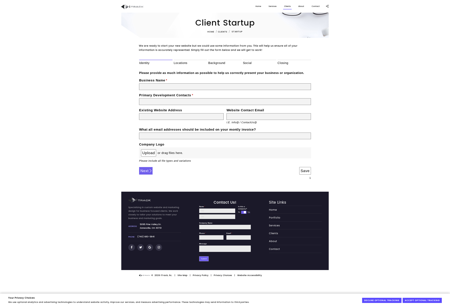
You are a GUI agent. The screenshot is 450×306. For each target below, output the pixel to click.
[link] (132, 7)
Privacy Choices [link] (223, 275)
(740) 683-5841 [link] (146, 236)
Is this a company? (242, 208)
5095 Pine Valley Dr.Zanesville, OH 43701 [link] (151, 226)
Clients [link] (287, 6)
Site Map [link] (183, 275)
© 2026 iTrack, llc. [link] (161, 275)
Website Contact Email (245, 110)
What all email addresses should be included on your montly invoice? (197, 129)
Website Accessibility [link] (249, 275)
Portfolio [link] (274, 217)
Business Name (160, 80)
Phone (206, 233)
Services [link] (273, 6)
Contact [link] (316, 6)
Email (232, 233)
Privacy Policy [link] (201, 275)
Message (203, 244)
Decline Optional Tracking (381, 300)
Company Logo (151, 144)
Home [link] (258, 6)
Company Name (205, 223)
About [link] (301, 6)
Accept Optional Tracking (422, 300)
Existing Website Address (160, 110)
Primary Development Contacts (173, 95)
